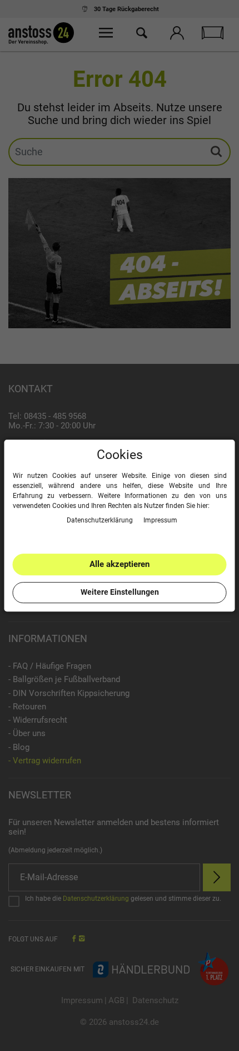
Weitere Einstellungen (120, 592)
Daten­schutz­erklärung (101, 520)
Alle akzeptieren (119, 564)
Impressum (160, 520)
